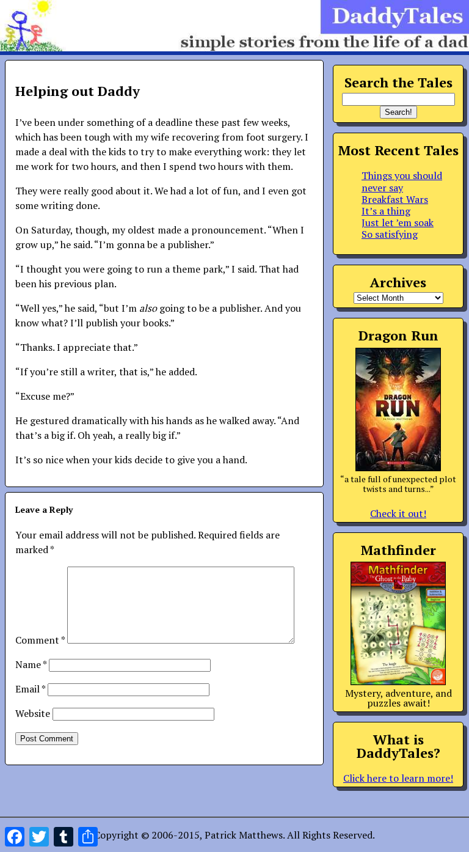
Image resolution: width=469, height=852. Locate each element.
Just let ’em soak (398, 222)
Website (32, 713)
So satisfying (390, 234)
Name (30, 664)
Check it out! (398, 513)
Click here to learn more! (398, 778)
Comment (40, 640)
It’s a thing (386, 211)
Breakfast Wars (395, 199)
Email (30, 689)
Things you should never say (402, 181)
